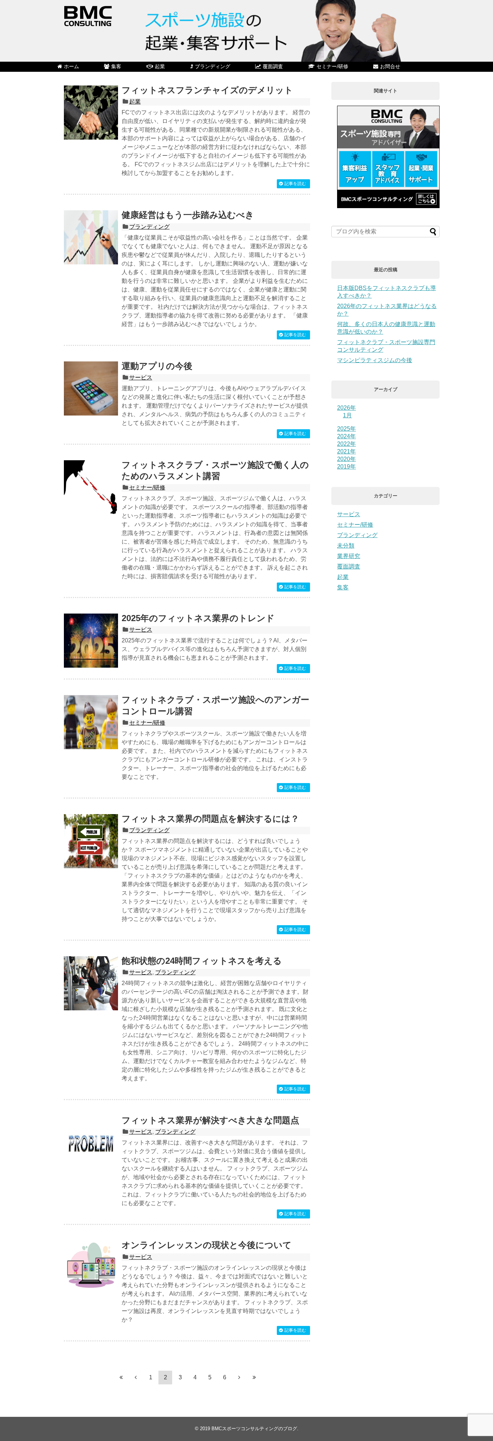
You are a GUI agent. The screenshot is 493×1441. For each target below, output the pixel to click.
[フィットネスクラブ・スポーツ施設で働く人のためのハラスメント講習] (91, 487)
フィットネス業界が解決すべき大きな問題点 (210, 1120)
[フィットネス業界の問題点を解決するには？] (91, 841)
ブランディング (212, 66)
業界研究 (348, 556)
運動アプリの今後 (157, 366)
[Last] (254, 1377)
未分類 (345, 545)
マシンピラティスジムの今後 (374, 360)
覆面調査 (273, 66)
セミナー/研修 (332, 66)
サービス (140, 377)
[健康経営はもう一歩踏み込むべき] (91, 237)
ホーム (71, 66)
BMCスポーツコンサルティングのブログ (254, 1428)
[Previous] (136, 1377)
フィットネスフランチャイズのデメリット (207, 90)
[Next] (239, 1377)
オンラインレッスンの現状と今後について (207, 1245)
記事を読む (295, 183)
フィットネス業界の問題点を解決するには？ (210, 818)
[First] (121, 1377)
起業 (160, 66)
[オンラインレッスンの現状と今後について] (91, 1267)
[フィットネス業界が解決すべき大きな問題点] (91, 1143)
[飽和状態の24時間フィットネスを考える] (91, 983)
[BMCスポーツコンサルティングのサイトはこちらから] (388, 206)
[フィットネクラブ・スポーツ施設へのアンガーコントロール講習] (91, 722)
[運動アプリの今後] (91, 388)
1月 (347, 415)
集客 (116, 66)
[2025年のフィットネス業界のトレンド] (91, 641)
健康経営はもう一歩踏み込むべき (188, 215)
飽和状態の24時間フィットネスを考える (202, 961)
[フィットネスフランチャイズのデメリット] (91, 112)
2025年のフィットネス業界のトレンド (198, 618)
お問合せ (390, 66)
